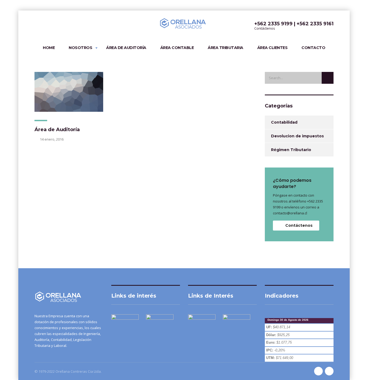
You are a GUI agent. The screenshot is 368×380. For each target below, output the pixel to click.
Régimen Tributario (291, 149)
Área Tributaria (225, 47)
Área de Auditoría (126, 47)
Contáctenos (299, 225)
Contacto (313, 47)
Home (49, 47)
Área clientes (272, 47)
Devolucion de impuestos (297, 136)
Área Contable (177, 47)
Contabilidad (284, 122)
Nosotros (80, 47)
